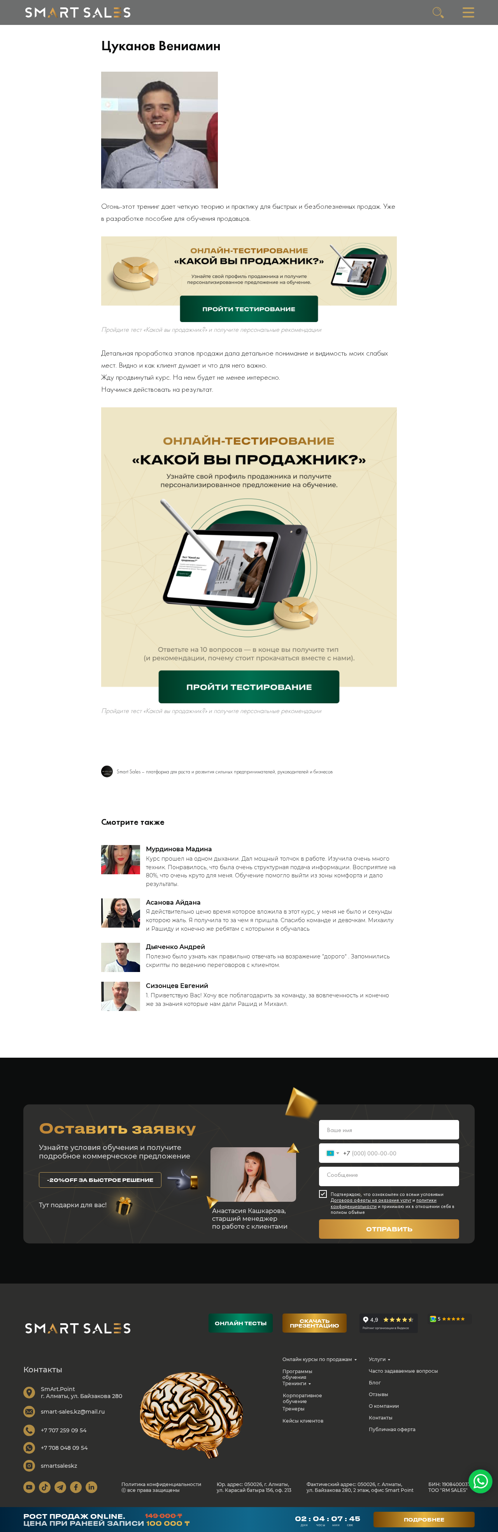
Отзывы (378, 1394)
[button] (100, 1180)
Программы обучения (297, 1374)
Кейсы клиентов (302, 1421)
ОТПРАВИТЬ (389, 1229)
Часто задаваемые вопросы (403, 1371)
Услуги (377, 1359)
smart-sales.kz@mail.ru (73, 1411)
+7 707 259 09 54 (63, 1430)
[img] (77, 12)
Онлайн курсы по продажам (317, 1359)
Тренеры (293, 1409)
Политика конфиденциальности (161, 1484)
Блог (375, 1383)
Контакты (381, 1418)
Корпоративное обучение (302, 1398)
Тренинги (294, 1383)
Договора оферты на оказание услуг (371, 1200)
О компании (384, 1406)
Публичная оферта (392, 1429)
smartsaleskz (59, 1465)
